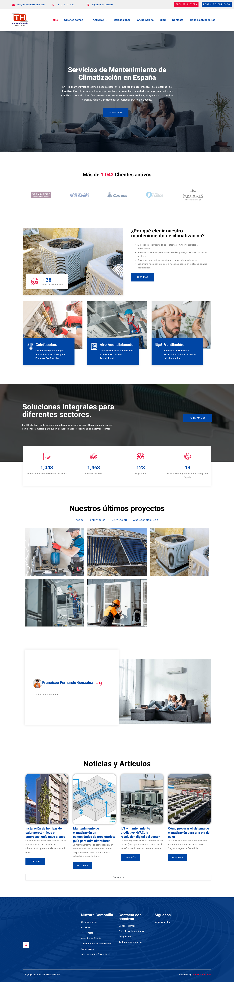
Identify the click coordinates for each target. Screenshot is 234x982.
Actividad (98, 20)
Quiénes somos (73, 20)
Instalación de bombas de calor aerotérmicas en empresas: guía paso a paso (45, 832)
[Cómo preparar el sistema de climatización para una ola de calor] (189, 799)
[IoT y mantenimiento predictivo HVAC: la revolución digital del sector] (142, 799)
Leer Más (35, 861)
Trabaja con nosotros (202, 20)
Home (54, 20)
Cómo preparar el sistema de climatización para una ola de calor (188, 832)
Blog (163, 20)
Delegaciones (122, 20)
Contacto (177, 20)
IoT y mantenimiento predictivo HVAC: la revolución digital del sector (140, 832)
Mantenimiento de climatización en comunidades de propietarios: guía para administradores (94, 834)
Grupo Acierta (145, 20)
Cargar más (118, 877)
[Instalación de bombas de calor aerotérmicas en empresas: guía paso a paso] (46, 799)
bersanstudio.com (202, 974)
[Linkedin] (26, 945)
